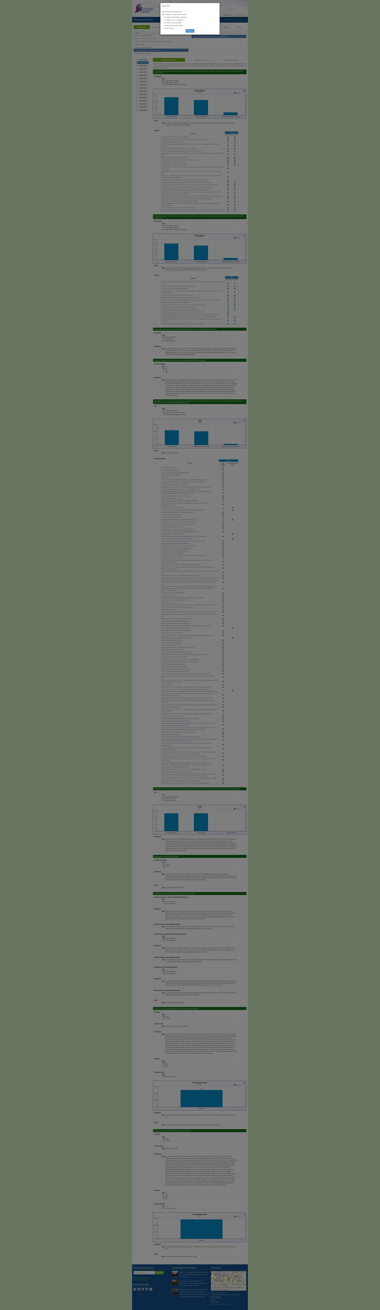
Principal (229, 2)
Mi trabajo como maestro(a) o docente (175, 14)
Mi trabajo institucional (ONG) (172, 23)
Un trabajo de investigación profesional (175, 17)
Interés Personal (169, 28)
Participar (190, 31)
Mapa (244, 2)
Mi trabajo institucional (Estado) (173, 25)
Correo (237, 2)
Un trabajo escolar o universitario (173, 20)
